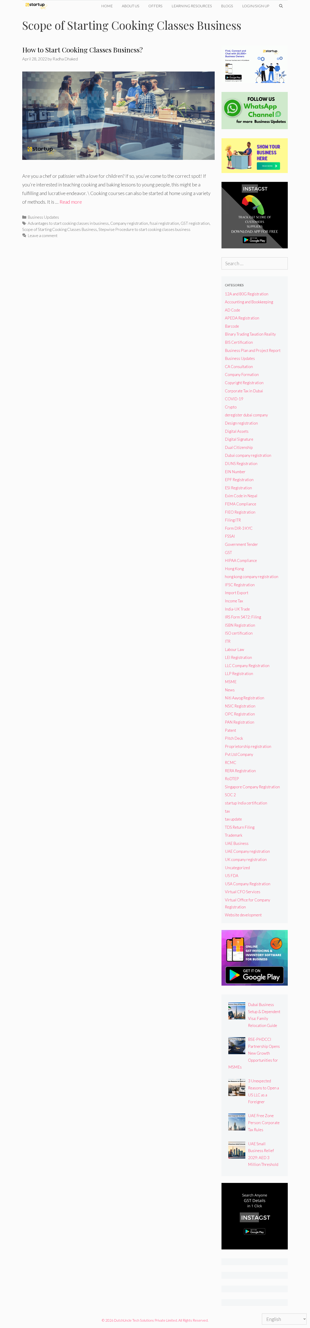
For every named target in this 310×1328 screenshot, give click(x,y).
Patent (230, 730)
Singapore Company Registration (252, 786)
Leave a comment (42, 235)
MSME (230, 681)
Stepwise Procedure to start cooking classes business (144, 229)
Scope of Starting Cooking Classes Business (59, 229)
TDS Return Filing (239, 827)
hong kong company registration (251, 576)
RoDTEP (232, 778)
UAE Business (236, 843)
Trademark (233, 835)
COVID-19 (234, 398)
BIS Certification (239, 342)
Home (107, 6)
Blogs (227, 6)
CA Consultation (239, 366)
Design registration (241, 423)
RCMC (230, 762)
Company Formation (242, 374)
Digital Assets (236, 431)
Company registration (129, 223)
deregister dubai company (246, 415)
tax (227, 811)
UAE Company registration (247, 851)
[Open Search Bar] (281, 6)
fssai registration (164, 223)
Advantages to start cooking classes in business (68, 223)
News (230, 689)
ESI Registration (238, 487)
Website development (243, 915)
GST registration (195, 223)
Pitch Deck (234, 738)
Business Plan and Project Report (252, 350)
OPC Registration (240, 714)
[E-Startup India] (38, 6)
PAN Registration (239, 722)
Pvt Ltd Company (239, 754)
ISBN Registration (240, 625)
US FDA (231, 875)
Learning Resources (192, 6)
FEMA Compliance (240, 504)
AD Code (232, 310)
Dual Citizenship (239, 447)
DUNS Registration (241, 463)
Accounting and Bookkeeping (249, 301)
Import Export (236, 592)
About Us (130, 6)
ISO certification (239, 633)
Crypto (231, 407)
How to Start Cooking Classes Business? (82, 49)
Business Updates (43, 217)
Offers (155, 6)
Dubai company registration (248, 455)
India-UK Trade (237, 609)
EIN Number (235, 471)
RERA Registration (240, 770)
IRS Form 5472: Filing (243, 617)
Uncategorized (237, 867)
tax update (233, 819)
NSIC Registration (240, 706)
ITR (227, 641)
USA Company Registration (247, 883)
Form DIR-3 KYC (239, 528)
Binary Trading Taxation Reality (250, 334)
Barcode (232, 326)
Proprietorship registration (248, 746)
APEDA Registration (242, 318)
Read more (70, 202)
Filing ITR (233, 520)
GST (228, 552)
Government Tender (241, 544)
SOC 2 (230, 794)
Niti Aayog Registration (244, 697)
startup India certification (246, 803)
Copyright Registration (244, 382)
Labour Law (234, 649)
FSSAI (230, 536)
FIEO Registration (240, 512)
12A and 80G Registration (246, 294)
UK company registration (246, 859)
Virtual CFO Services (242, 891)
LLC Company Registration (247, 665)
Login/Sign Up (255, 6)
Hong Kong (234, 568)
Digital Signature (239, 439)
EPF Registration (239, 479)
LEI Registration (238, 657)
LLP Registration (239, 673)
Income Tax (234, 600)
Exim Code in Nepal (241, 495)
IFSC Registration (240, 584)
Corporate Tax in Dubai (244, 390)
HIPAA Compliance (241, 560)
